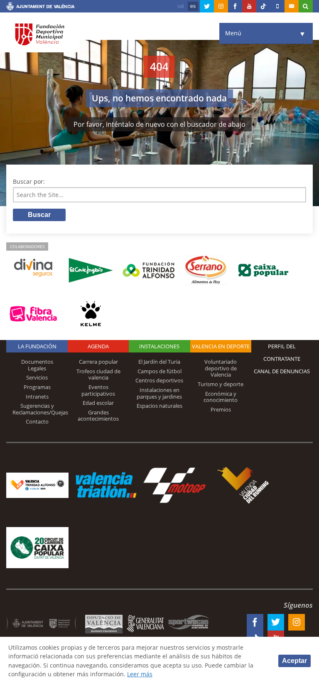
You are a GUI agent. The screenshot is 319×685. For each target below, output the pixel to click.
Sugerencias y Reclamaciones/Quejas (40, 409)
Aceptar (294, 660)
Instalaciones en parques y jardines (159, 393)
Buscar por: (29, 181)
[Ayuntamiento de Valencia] (40, 7)
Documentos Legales (37, 365)
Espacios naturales (159, 405)
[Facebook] (235, 6)
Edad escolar (98, 403)
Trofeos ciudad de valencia (98, 374)
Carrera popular (98, 361)
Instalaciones (159, 346)
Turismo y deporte (220, 384)
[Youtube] (249, 6)
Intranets (37, 396)
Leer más (139, 674)
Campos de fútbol (159, 371)
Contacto (37, 421)
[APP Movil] (277, 6)
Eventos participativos (98, 390)
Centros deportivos (159, 380)
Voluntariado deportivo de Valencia (220, 368)
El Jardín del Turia (159, 361)
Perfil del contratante (281, 352)
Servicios (37, 377)
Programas (37, 387)
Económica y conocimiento (221, 397)
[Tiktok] (263, 6)
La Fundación (37, 346)
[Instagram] (221, 6)
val (180, 6)
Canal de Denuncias (282, 371)
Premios (221, 409)
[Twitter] (207, 6)
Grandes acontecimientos (98, 416)
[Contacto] (292, 6)
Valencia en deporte (221, 346)
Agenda (98, 346)
